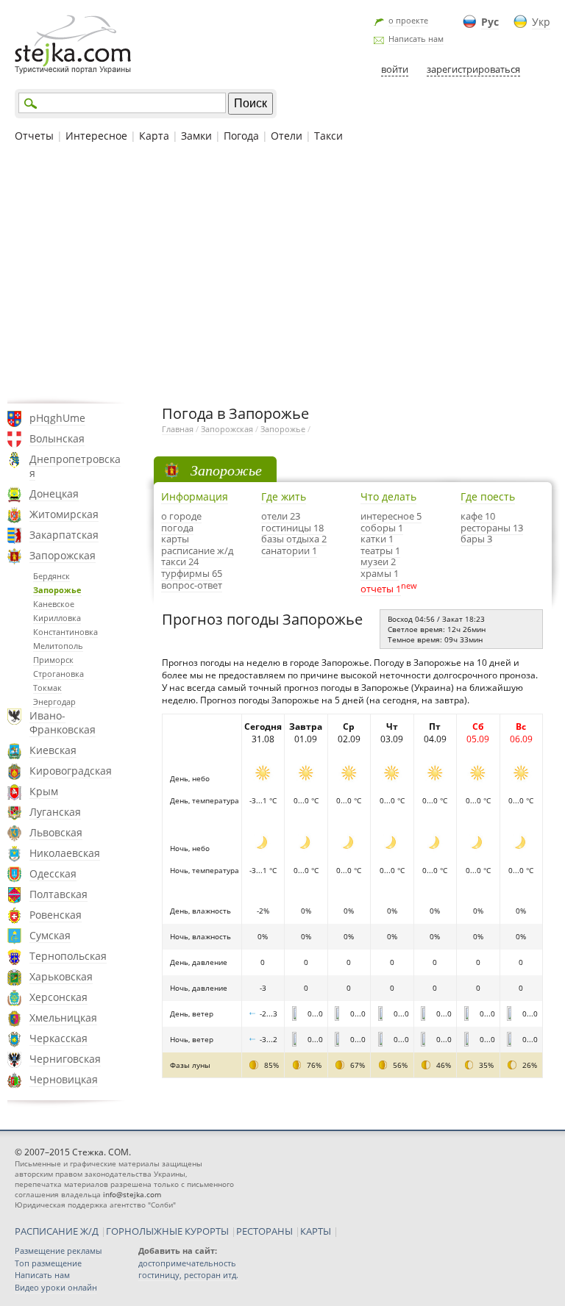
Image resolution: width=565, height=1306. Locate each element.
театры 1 (380, 550)
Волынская (57, 438)
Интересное (96, 136)
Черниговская (65, 1059)
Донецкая (54, 493)
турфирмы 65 (191, 573)
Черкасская (58, 1038)
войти (394, 69)
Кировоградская (70, 771)
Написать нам (416, 38)
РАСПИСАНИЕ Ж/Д (57, 1231)
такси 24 (180, 561)
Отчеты (34, 136)
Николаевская (64, 853)
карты (175, 538)
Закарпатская (64, 535)
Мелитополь (58, 645)
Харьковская (61, 976)
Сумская (50, 935)
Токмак (47, 687)
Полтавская (58, 894)
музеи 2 (378, 561)
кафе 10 (478, 516)
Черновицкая (63, 1079)
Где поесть (488, 496)
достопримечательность (187, 1263)
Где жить (283, 496)
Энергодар (54, 701)
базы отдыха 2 (294, 538)
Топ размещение (48, 1263)
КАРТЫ (315, 1231)
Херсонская (58, 997)
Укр (541, 22)
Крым (43, 791)
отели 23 (280, 516)
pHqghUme (57, 418)
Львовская (55, 832)
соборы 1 (381, 527)
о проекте (408, 20)
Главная (177, 428)
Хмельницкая (63, 1018)
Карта (154, 136)
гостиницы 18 (292, 527)
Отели (286, 136)
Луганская (55, 812)
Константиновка (65, 631)
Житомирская (64, 514)
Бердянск (51, 575)
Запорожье (57, 589)
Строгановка (58, 673)
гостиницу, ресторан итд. (188, 1274)
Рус (490, 22)
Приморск (53, 659)
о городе (181, 516)
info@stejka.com (132, 1194)
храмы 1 (379, 573)
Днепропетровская (75, 466)
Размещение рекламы (58, 1250)
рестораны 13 (492, 527)
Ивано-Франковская (62, 722)
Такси (328, 136)
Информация (194, 496)
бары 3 (476, 538)
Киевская (53, 750)
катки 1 (377, 538)
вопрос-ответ (191, 585)
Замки (196, 136)
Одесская (53, 873)
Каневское (53, 603)
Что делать (388, 496)
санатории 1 (289, 550)
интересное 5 (391, 516)
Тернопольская (68, 956)
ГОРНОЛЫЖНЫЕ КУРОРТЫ (167, 1231)
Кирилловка (57, 617)
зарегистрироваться (473, 69)
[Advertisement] (282, 271)
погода (177, 527)
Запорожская (62, 555)
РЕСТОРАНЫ (264, 1231)
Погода (241, 136)
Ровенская (55, 915)
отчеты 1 (380, 588)
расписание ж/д (197, 550)
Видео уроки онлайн (56, 1287)
